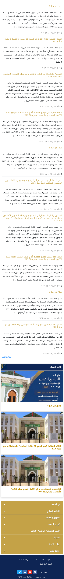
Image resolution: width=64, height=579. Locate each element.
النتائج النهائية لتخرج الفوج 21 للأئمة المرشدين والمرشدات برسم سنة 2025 (33, 40)
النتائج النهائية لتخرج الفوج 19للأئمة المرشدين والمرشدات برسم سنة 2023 (33, 326)
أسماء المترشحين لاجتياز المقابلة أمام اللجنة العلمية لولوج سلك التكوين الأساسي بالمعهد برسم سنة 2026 (34, 114)
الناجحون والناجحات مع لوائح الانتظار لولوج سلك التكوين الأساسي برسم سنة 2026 (32, 75)
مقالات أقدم (6, 357)
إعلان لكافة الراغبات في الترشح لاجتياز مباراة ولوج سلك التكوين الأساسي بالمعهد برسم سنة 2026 (33, 181)
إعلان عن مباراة (55, 6)
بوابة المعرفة (23, 559)
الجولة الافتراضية (46, 564)
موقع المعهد (47, 559)
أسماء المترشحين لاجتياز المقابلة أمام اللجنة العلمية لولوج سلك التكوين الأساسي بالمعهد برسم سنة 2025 (34, 258)
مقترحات (35, 559)
